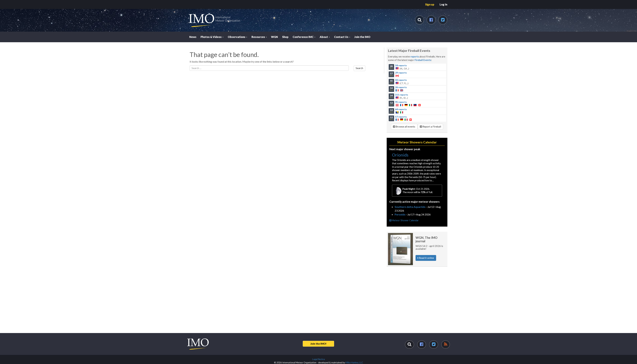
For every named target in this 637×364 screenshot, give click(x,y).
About (324, 36)
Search (359, 68)
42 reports (401, 80)
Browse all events (405, 126)
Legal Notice (318, 359)
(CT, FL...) (399, 81)
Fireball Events (423, 60)
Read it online (426, 257)
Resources (258, 36)
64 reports (401, 109)
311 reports (401, 94)
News (192, 36)
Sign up (429, 4)
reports (414, 56)
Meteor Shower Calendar (405, 220)
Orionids (400, 154)
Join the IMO (362, 36)
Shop (285, 36)
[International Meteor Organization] (188, 1)
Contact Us (341, 36)
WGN (274, 36)
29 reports (401, 72)
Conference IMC (303, 36)
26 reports (401, 87)
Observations (237, 36)
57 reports (401, 116)
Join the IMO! (318, 343)
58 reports (401, 65)
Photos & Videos (211, 36)
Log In (443, 4)
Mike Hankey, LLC (354, 362)
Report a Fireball (431, 126)
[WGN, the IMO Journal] (400, 249)
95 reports (401, 102)
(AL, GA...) (399, 67)
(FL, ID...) (399, 96)
